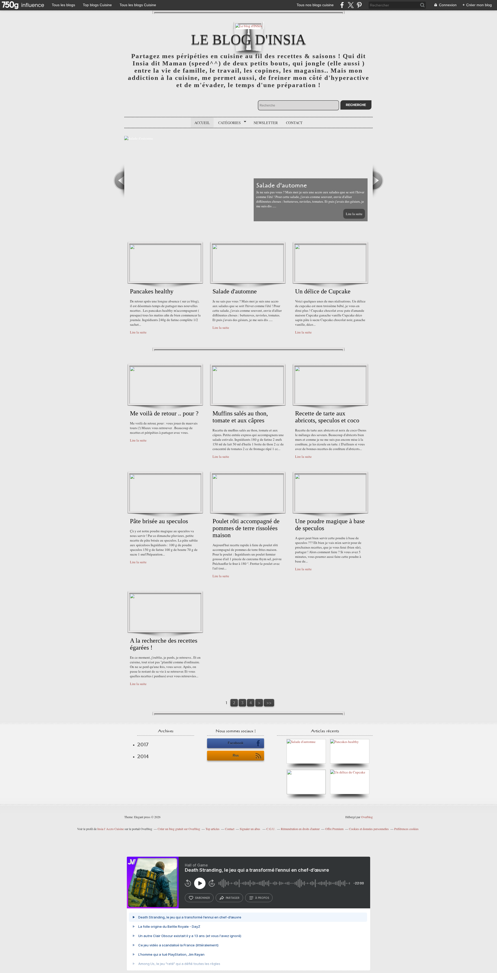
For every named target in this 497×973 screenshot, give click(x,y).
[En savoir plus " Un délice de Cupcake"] (330, 280)
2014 (143, 756)
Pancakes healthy (151, 291)
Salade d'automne (235, 291)
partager (232, 897)
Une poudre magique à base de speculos (330, 524)
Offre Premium (334, 829)
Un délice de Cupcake (322, 291)
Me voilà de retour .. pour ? (164, 413)
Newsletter (266, 122)
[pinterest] (359, 5)
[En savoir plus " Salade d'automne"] (247, 280)
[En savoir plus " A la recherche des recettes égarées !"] (165, 629)
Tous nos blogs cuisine (315, 5)
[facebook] (342, 5)
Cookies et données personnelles (369, 829)
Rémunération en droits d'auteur (300, 829)
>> (269, 702)
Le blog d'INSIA (248, 39)
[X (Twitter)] (350, 5)
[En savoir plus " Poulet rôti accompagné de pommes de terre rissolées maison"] (247, 510)
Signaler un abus (250, 829)
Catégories (228, 122)
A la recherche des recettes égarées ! (163, 644)
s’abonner (202, 897)
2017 (142, 744)
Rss (236, 755)
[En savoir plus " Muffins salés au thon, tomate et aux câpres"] (247, 402)
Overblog (367, 817)
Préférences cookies (406, 829)
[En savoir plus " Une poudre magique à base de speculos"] (330, 510)
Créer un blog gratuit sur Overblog (179, 829)
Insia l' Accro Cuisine (110, 829)
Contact (294, 122)
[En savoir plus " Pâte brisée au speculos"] (165, 510)
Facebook (235, 743)
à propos (262, 897)
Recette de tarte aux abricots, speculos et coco (327, 417)
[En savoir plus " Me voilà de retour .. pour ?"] (165, 402)
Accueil (202, 122)
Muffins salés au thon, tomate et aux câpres (240, 417)
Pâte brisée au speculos (159, 521)
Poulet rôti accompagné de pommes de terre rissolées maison (246, 528)
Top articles (213, 829)
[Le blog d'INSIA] (248, 25)
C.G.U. (270, 829)
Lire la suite (354, 213)
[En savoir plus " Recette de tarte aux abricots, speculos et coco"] (330, 402)
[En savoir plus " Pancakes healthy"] (165, 280)
